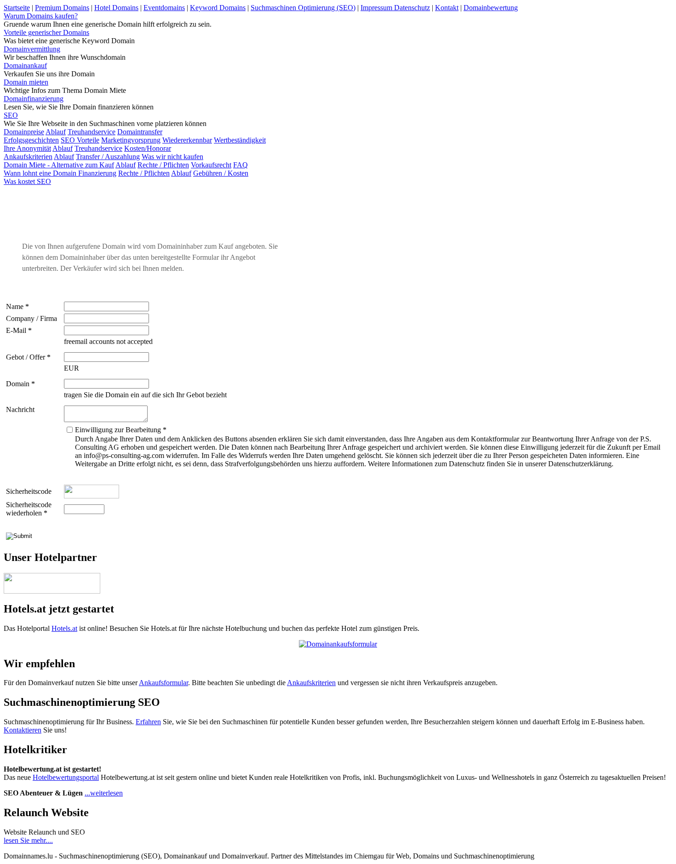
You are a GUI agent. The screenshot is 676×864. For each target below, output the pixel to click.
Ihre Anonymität (27, 148)
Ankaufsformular (163, 683)
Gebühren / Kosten (220, 173)
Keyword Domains (218, 7)
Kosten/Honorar (147, 148)
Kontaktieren (22, 730)
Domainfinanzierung (33, 99)
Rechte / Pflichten (163, 165)
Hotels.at (64, 628)
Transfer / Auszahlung (108, 156)
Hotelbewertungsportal (66, 777)
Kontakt (446, 7)
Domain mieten (26, 82)
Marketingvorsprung (130, 140)
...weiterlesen (104, 793)
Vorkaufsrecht (211, 165)
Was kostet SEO (27, 181)
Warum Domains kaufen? (41, 16)
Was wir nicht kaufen (172, 156)
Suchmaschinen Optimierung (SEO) (303, 7)
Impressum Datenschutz (395, 7)
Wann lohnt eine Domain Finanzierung (60, 173)
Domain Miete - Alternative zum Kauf (59, 165)
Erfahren (148, 722)
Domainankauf (25, 65)
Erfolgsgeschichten (31, 140)
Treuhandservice (91, 132)
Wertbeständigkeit (240, 140)
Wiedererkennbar (187, 140)
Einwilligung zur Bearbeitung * (120, 430)
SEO (11, 115)
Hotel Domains (116, 7)
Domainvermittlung (32, 49)
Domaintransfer (139, 132)
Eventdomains (164, 7)
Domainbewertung (491, 7)
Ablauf (56, 132)
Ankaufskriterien (28, 156)
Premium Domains (62, 7)
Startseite (17, 7)
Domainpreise (24, 132)
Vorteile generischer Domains (46, 32)
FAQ (240, 165)
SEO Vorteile (80, 140)
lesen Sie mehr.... (28, 840)
